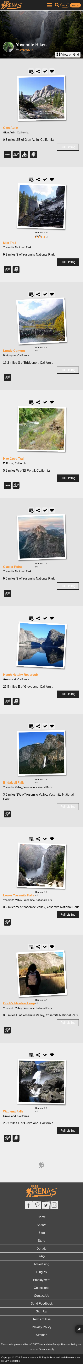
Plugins (41, 1272)
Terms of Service (37, 1349)
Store (41, 1240)
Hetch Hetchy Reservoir (20, 674)
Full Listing (67, 147)
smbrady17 (26, 49)
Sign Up (41, 1311)
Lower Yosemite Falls (18, 895)
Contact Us (41, 1295)
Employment (41, 1280)
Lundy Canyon (14, 350)
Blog (41, 1232)
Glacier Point (12, 566)
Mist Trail (9, 242)
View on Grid (69, 54)
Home (41, 1217)
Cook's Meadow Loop (19, 1003)
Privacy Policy (41, 1327)
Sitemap (41, 1335)
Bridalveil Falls (14, 782)
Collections (41, 1287)
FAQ (41, 1256)
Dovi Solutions (12, 1361)
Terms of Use (42, 1319)
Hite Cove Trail (13, 458)
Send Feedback (42, 1303)
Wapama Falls (13, 1111)
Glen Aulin (10, 127)
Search (42, 1225)
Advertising (41, 1264)
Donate (41, 1248)
